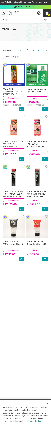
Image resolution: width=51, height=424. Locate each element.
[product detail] (14, 75)
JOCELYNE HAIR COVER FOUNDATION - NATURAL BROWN (13, 145)
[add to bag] (21, 109)
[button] (47, 13)
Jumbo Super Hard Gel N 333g (37, 242)
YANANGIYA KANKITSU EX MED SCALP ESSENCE (13, 93)
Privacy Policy (34, 421)
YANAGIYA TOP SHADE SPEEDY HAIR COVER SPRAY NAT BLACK (13, 195)
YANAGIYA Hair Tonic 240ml (36, 90)
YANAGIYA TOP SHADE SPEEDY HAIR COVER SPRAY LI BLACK (37, 195)
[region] (25, 411)
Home (7, 20)
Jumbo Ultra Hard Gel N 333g (13, 242)
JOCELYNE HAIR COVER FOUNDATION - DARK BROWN (37, 145)
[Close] (16, 56)
